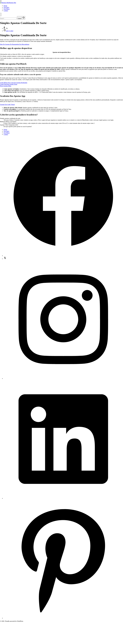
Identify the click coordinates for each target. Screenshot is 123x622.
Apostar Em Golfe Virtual (7, 104)
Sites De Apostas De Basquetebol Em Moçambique (14, 44)
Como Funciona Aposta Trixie (8, 84)
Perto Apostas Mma (5, 86)
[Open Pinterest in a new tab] (63, 618)
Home (5, 5)
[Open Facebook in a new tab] (63, 255)
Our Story (6, 7)
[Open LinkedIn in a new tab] (63, 498)
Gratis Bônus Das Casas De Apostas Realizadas (13, 82)
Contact (6, 10)
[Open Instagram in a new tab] (63, 378)
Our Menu (7, 9)
